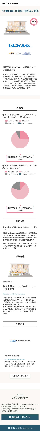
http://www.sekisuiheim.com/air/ (14, 294)
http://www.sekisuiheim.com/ (15, 359)
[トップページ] (9, 3)
